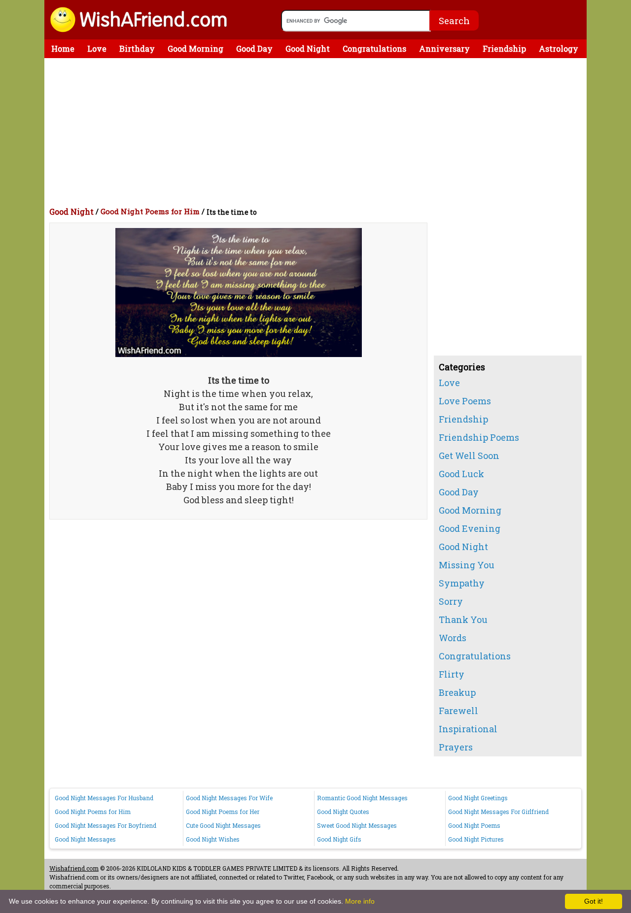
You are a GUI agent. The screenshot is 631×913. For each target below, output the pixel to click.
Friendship (504, 48)
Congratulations (374, 48)
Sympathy (462, 583)
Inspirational (468, 729)
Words (452, 638)
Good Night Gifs (339, 839)
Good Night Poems (474, 825)
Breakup (457, 692)
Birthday (137, 48)
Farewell (458, 711)
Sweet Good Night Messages (357, 825)
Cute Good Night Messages (223, 825)
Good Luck (461, 474)
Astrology (558, 48)
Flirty (451, 674)
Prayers (456, 747)
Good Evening (469, 528)
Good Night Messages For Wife (229, 798)
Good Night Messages (85, 839)
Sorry (451, 601)
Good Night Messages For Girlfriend (498, 811)
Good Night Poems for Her (222, 811)
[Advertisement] (318, 132)
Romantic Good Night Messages (362, 798)
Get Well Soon (469, 455)
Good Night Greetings (478, 798)
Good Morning (195, 48)
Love (96, 48)
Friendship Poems (479, 437)
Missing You (466, 565)
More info (360, 901)
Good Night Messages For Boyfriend (105, 825)
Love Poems (465, 401)
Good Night (307, 48)
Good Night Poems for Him (150, 211)
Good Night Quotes (343, 811)
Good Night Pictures (476, 839)
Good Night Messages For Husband (104, 798)
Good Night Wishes (213, 839)
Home (62, 48)
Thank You (463, 619)
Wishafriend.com (74, 868)
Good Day (254, 48)
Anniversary (444, 48)
